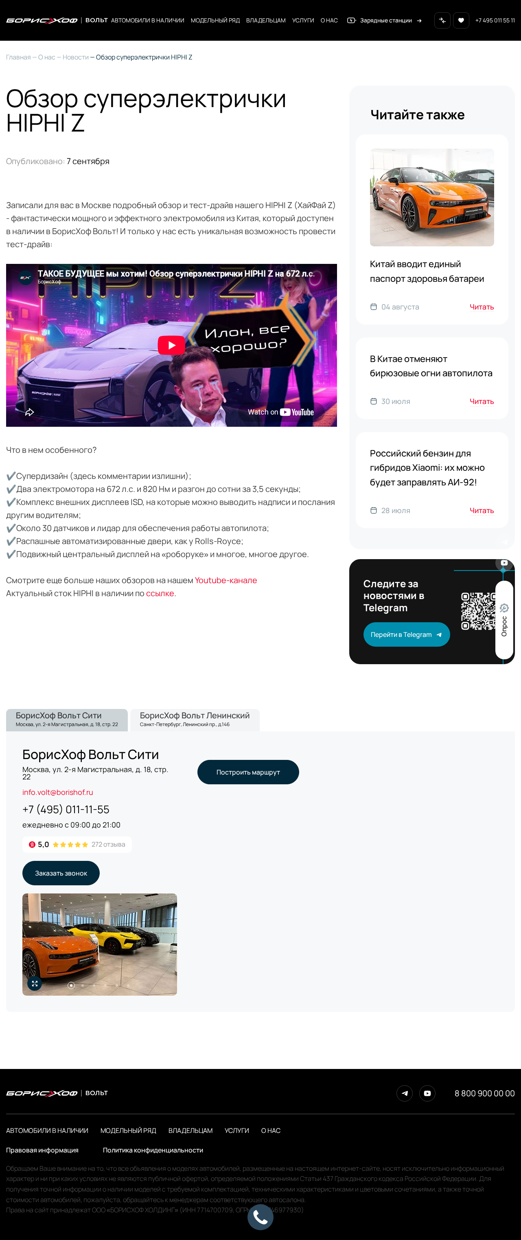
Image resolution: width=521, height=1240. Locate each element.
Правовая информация (42, 1150)
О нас (329, 20)
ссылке (160, 593)
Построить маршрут (248, 772)
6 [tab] (128, 985)
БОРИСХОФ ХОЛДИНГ (142, 1209)
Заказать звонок (61, 873)
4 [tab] (105, 985)
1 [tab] (71, 985)
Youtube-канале (227, 580)
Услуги (303, 20)
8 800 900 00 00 (485, 1093)
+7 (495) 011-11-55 (65, 809)
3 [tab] (94, 985)
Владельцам (266, 20)
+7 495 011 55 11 (495, 20)
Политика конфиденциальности (153, 1150)
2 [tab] (82, 985)
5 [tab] (117, 985)
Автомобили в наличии (147, 20)
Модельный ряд (215, 20)
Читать (482, 306)
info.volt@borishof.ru (57, 792)
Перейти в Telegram (401, 634)
